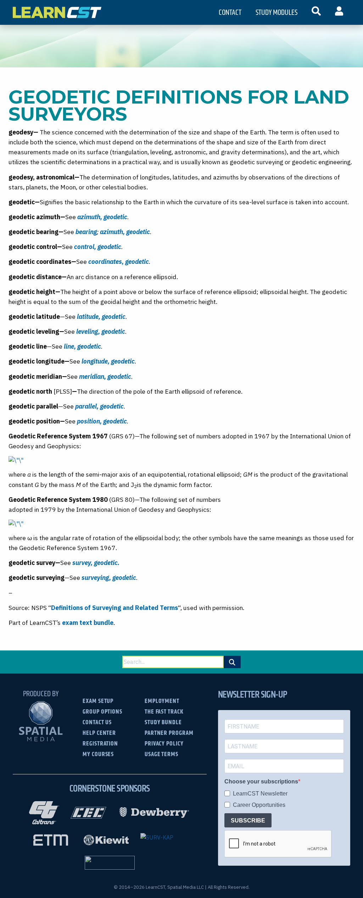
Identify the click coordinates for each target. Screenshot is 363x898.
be (79, 232)
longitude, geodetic (108, 361)
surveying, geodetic (109, 577)
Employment (162, 701)
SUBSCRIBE (248, 820)
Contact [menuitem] (230, 12)
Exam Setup (98, 701)
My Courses (98, 754)
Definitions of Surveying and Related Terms (114, 608)
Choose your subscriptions (261, 781)
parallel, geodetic (99, 406)
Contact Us (97, 722)
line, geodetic (82, 346)
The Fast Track (164, 711)
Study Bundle (163, 722)
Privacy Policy (164, 743)
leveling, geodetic (100, 331)
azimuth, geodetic (102, 217)
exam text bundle (87, 623)
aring (89, 232)
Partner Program (169, 732)
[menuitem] (316, 12)
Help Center (99, 732)
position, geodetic (102, 421)
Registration (100, 743)
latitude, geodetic (101, 316)
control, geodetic (97, 247)
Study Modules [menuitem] (276, 12)
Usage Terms (161, 754)
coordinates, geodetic (118, 261)
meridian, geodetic (105, 376)
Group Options (102, 711)
